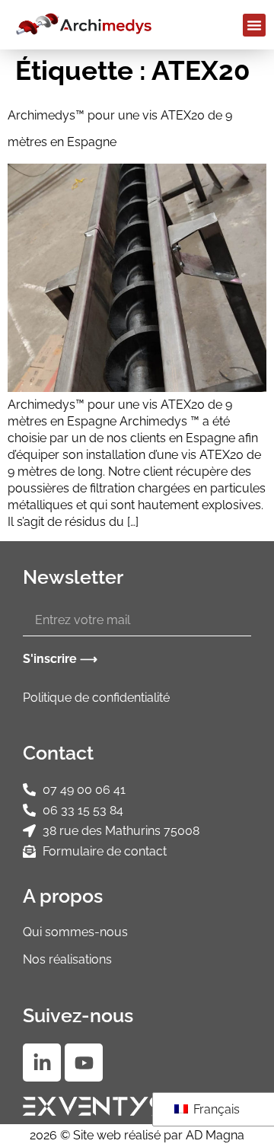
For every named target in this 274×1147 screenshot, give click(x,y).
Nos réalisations (67, 959)
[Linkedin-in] (42, 1062)
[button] (254, 25)
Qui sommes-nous (75, 932)
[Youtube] (84, 1062)
